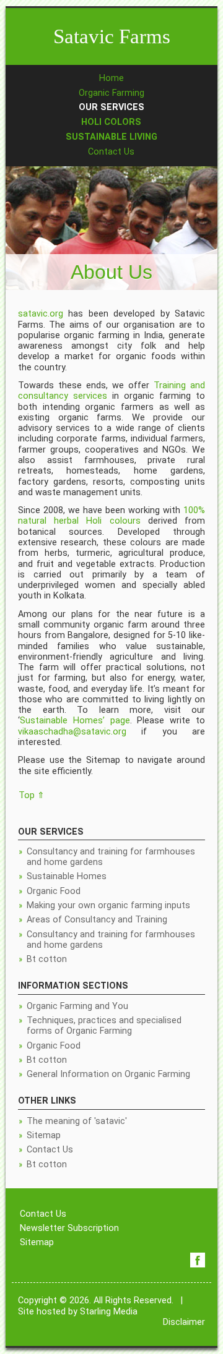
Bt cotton (47, 959)
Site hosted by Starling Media (78, 1311)
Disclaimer (184, 1322)
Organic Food (54, 891)
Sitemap (44, 1135)
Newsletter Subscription (69, 1228)
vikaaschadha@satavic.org (72, 731)
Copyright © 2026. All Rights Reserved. (95, 1300)
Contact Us (111, 152)
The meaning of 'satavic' (77, 1121)
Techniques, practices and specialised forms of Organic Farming (104, 1025)
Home (111, 78)
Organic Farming (111, 93)
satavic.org (40, 314)
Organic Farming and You (77, 1006)
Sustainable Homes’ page (75, 720)
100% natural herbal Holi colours (111, 515)
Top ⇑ (32, 795)
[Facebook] (197, 1260)
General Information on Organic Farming (108, 1074)
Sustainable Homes (67, 876)
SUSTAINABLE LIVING (111, 137)
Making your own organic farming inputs (108, 905)
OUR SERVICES (111, 107)
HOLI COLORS (111, 122)
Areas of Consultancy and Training (97, 919)
